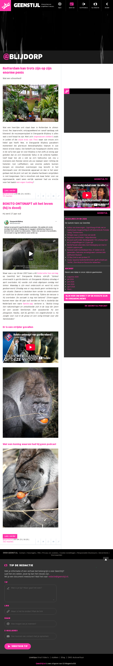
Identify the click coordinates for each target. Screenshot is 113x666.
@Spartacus (7, 539)
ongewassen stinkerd (43, 137)
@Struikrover (8, 194)
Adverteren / (104, 553)
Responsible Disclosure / (88, 553)
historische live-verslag (47, 273)
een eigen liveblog (25, 182)
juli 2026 (70, 279)
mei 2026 (70, 284)
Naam (7, 618)
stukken (55, 658)
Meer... (69, 289)
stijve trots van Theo (28, 140)
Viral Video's (43, 658)
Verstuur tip (20, 646)
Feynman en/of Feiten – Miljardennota (81, 237)
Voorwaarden (56, 555)
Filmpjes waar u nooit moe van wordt (81, 235)
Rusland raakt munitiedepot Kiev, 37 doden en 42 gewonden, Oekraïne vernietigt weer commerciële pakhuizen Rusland (86, 252)
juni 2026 (70, 282)
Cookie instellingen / (68, 553)
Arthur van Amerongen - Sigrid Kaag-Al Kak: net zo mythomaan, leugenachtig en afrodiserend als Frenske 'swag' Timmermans (88, 230)
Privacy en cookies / (51, 553)
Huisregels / (32, 553)
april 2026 (71, 287)
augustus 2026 (73, 277)
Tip (6, 582)
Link (6, 606)
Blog (63, 658)
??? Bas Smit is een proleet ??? (78, 257)
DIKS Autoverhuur (76, 658)
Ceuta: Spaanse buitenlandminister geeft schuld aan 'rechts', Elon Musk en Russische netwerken (87, 261)
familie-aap (28, 304)
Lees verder (10, 191)
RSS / (40, 553)
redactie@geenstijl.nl (58, 576)
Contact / (23, 553)
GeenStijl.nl (41, 664)
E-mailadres (11, 631)
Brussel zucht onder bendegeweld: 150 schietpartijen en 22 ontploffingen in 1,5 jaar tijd (87, 241)
